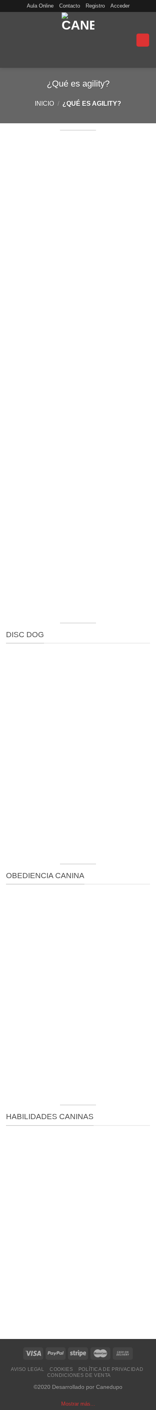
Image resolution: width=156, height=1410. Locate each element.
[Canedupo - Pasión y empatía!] (78, 40)
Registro (95, 6)
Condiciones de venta (79, 1375)
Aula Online (40, 6)
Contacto (69, 6)
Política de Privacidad (110, 1369)
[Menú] (142, 40)
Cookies (61, 1369)
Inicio (44, 103)
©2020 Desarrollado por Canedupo (78, 1387)
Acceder (120, 6)
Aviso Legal (27, 1369)
